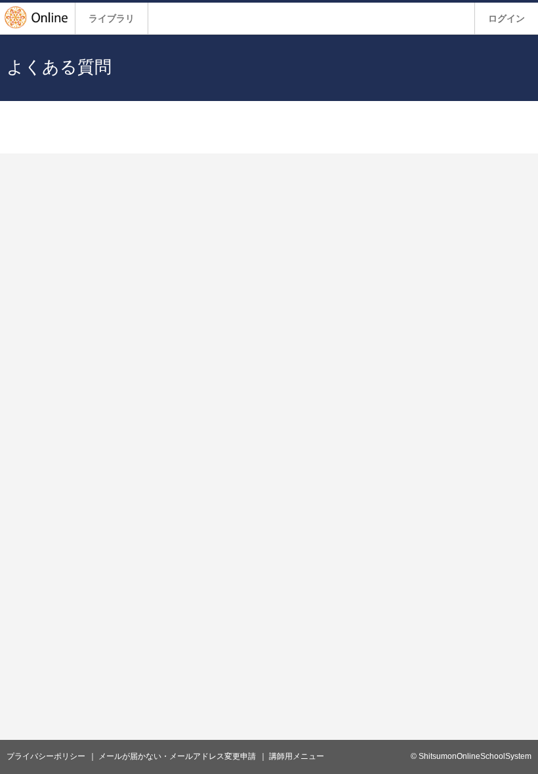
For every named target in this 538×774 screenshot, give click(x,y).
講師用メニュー (296, 756)
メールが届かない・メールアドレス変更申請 (177, 756)
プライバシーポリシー (46, 756)
